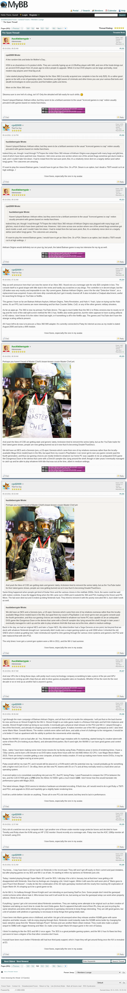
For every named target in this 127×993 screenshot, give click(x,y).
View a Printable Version (11, 971)
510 (28, 28)
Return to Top (44, 986)
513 (42, 28)
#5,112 (121, 135)
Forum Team (5, 986)
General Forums (24, 20)
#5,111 (122, 48)
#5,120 (121, 865)
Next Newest (22, 961)
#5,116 (121, 494)
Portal (75, 11)
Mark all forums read (74, 986)
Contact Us (16, 986)
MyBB (12, 990)
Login (25, 15)
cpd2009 (16, 125)
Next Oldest (9, 961)
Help (123, 11)
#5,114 (121, 280)
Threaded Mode (119, 33)
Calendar (112, 11)
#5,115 (121, 356)
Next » (60, 28)
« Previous (15, 28)
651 (54, 28)
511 (33, 28)
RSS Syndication (89, 986)
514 (47, 28)
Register (33, 15)
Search (86, 11)
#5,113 (121, 200)
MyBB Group (30, 990)
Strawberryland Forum (9, 20)
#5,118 (121, 714)
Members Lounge (37, 20)
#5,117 (121, 671)
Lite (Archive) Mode (58, 986)
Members (99, 11)
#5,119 (121, 824)
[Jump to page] (65, 28)
